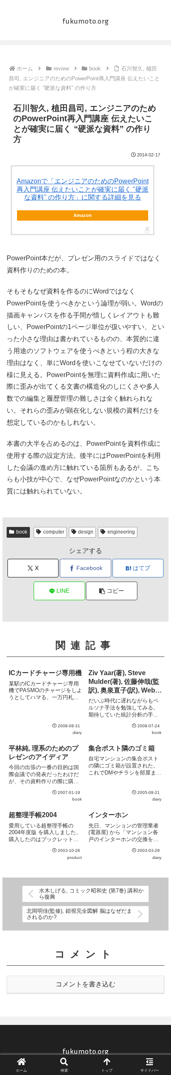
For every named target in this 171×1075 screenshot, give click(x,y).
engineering (121, 532)
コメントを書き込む (85, 984)
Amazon (82, 215)
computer (53, 532)
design (85, 532)
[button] (111, 591)
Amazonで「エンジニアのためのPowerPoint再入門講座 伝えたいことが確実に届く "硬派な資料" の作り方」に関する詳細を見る (83, 189)
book (21, 532)
